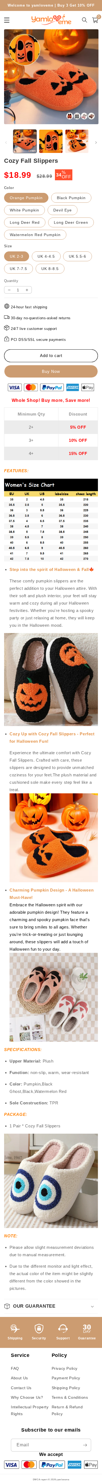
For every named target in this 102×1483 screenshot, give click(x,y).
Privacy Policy (65, 1368)
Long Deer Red (25, 222)
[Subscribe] (85, 1445)
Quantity (11, 281)
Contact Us (21, 1388)
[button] (95, 20)
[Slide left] (6, 143)
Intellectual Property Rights (30, 1410)
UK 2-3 (16, 256)
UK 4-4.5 (46, 256)
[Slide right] (96, 143)
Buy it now (51, 371)
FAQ (15, 1368)
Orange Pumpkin (26, 198)
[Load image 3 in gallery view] (76, 141)
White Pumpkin (24, 210)
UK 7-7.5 (18, 268)
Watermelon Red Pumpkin (35, 235)
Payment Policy (66, 1378)
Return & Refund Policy (67, 1410)
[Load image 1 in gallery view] (24, 141)
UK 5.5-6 (77, 256)
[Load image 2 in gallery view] (50, 141)
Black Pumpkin (71, 198)
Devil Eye (62, 210)
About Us (19, 1378)
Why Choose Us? (27, 1397)
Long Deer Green (71, 222)
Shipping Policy (66, 1388)
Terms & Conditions (70, 1397)
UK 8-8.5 (50, 268)
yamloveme (63, 1479)
